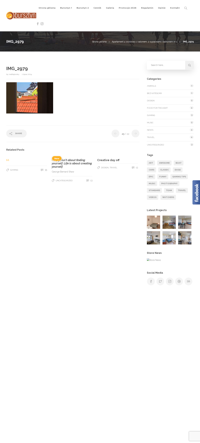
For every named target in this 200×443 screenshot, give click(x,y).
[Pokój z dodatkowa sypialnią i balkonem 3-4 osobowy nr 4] (184, 237)
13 (91, 180)
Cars (151, 170)
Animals (151, 86)
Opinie (161, 8)
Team (169, 190)
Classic (164, 170)
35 (45, 170)
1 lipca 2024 (27, 74)
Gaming (14, 170)
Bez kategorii (154, 93)
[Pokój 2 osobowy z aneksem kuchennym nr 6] (27, 410)
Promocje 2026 (127, 8)
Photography (169, 183)
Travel (113, 167)
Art (151, 163)
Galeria (110, 8)
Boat (179, 163)
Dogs (178, 170)
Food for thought (157, 108)
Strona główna (47, 8)
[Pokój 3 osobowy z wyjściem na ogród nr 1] (184, 222)
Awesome (164, 163)
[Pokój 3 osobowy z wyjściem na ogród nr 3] (169, 237)
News (150, 130)
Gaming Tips (179, 176)
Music (150, 122)
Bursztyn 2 (83, 8)
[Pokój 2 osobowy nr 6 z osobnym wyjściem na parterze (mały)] (153, 222)
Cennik (97, 8)
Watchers (168, 197)
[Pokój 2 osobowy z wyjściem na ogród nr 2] (153, 237)
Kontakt (175, 8)
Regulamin (147, 8)
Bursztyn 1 (66, 8)
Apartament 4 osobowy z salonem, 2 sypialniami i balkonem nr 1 (144, 41)
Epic (151, 176)
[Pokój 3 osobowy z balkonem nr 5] (12, 410)
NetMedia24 (143, 437)
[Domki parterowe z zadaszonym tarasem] (169, 222)
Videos (152, 197)
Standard (154, 190)
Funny (162, 176)
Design (105, 167)
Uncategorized (64, 180)
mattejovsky (14, 74)
